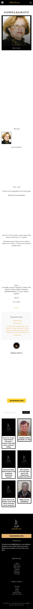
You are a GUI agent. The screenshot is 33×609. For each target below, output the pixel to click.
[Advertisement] (16, 73)
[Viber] (14, 53)
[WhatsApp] (18, 53)
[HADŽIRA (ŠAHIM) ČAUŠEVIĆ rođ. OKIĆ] (24, 427)
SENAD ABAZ (17, 335)
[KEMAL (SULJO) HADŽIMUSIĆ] (24, 489)
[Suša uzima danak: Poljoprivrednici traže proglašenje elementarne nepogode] (8, 459)
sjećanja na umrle (19, 605)
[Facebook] (7, 53)
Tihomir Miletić (17, 323)
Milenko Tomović (17, 320)
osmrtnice (21, 603)
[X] (11, 53)
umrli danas (15, 603)
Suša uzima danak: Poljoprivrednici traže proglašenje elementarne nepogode (8, 473)
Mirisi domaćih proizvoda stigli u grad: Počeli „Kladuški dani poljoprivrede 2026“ (24, 473)
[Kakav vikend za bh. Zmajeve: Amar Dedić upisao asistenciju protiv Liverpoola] (8, 489)
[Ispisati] (22, 53)
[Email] (25, 53)
